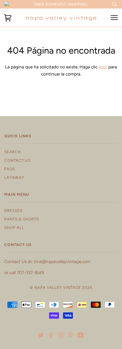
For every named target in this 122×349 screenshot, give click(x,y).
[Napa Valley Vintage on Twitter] (41, 336)
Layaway (14, 177)
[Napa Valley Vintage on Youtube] (81, 336)
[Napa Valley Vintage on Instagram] (61, 336)
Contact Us (17, 160)
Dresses (13, 210)
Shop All (14, 227)
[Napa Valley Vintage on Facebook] (51, 336)
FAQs (9, 169)
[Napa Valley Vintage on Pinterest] (71, 336)
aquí (103, 67)
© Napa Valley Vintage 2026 (61, 287)
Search (12, 152)
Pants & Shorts (21, 219)
